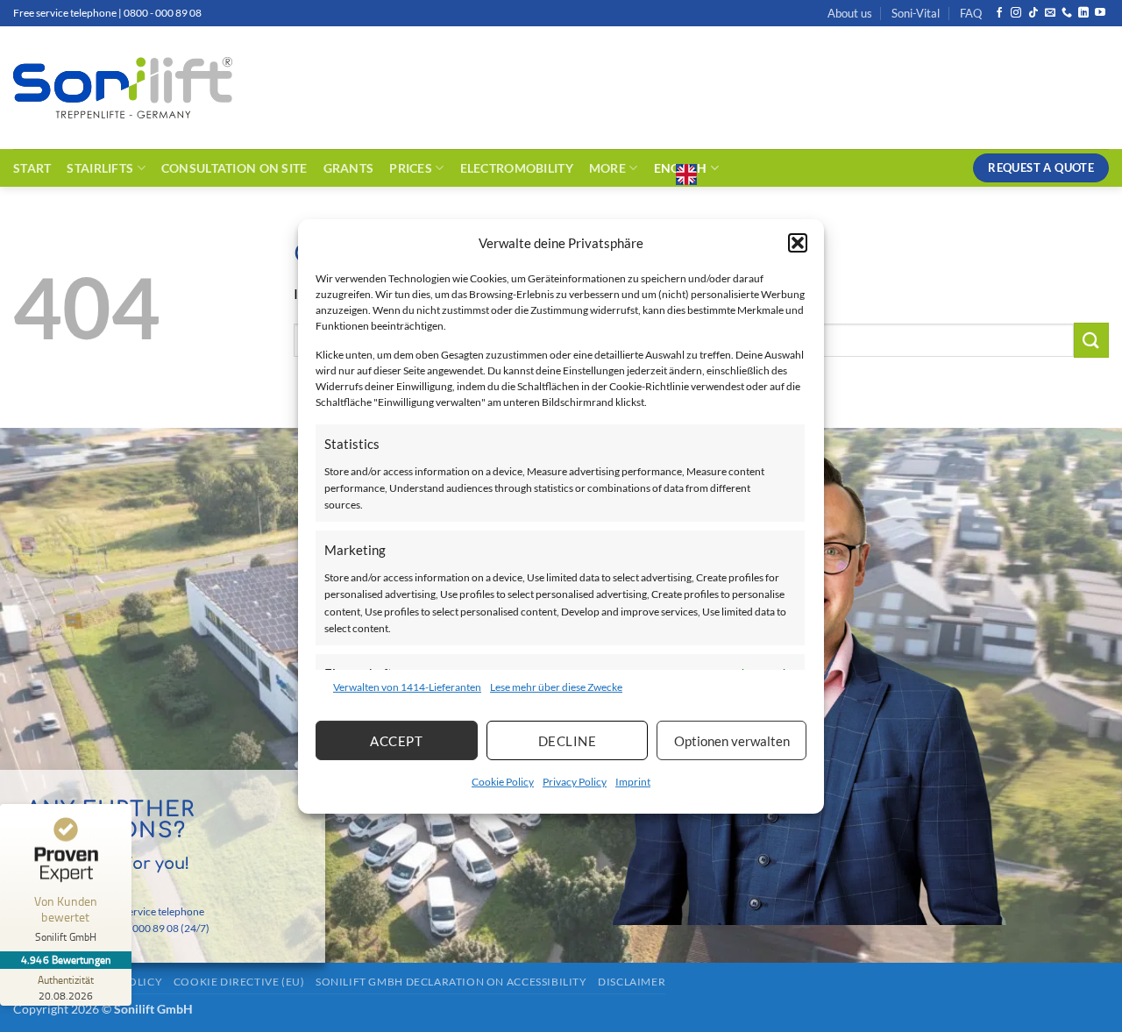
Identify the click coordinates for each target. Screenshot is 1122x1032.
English (680, 167)
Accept (396, 741)
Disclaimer (631, 981)
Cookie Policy (503, 781)
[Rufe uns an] (1067, 13)
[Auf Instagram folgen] (1016, 13)
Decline (567, 741)
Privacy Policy (575, 781)
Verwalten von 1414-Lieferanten (407, 687)
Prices (410, 167)
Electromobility (516, 167)
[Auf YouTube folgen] (1100, 13)
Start (32, 167)
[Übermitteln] (1091, 340)
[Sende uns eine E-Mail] (1050, 13)
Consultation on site (234, 167)
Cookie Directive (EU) (239, 981)
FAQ (971, 13)
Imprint (632, 781)
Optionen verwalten (732, 741)
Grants (348, 167)
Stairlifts (100, 167)
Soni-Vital (915, 13)
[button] (797, 242)
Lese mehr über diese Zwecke (556, 687)
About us (849, 13)
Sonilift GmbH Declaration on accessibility (451, 981)
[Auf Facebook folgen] (999, 13)
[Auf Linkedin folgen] (1083, 13)
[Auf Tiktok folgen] (1033, 13)
